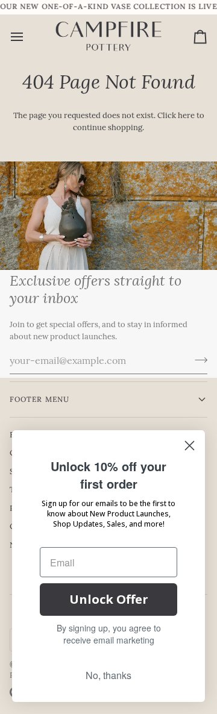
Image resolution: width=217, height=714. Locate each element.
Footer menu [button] (39, 399)
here (186, 116)
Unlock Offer (108, 599)
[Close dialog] (189, 445)
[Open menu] (28, 36)
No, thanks (108, 675)
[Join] (197, 359)
